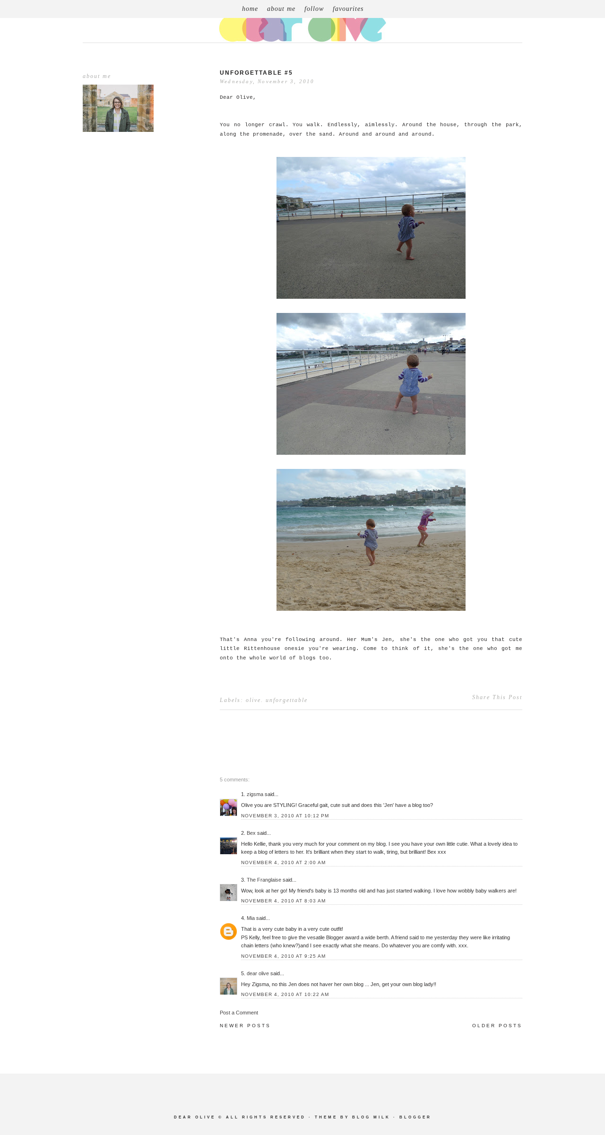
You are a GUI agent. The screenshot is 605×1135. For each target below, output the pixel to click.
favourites (348, 8)
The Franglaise (264, 880)
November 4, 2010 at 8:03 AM (283, 900)
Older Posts (497, 1025)
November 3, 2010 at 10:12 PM (285, 815)
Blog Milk (371, 1117)
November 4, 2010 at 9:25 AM (283, 956)
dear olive (258, 973)
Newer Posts (245, 1025)
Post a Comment (239, 1012)
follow (314, 8)
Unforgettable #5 (256, 72)
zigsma (255, 794)
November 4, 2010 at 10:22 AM (285, 994)
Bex (251, 833)
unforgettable (287, 700)
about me (281, 8)
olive (253, 700)
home (250, 8)
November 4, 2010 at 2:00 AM (283, 862)
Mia (251, 918)
